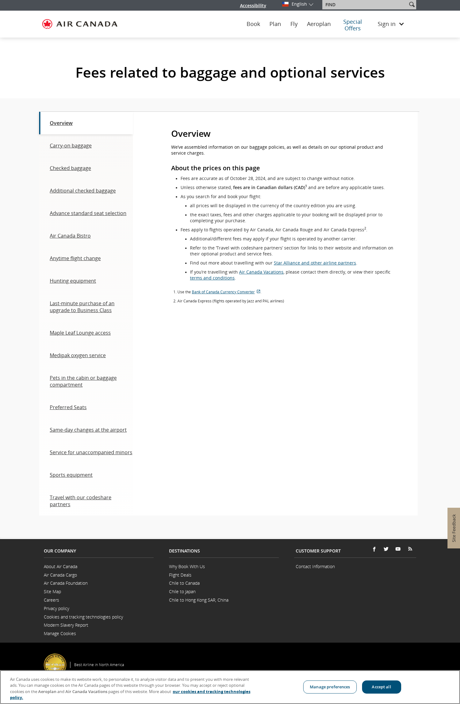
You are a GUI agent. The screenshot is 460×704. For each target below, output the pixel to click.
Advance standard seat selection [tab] (88, 213)
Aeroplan (319, 24)
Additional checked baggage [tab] (83, 190)
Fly (294, 24)
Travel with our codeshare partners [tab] (80, 501)
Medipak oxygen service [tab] (78, 355)
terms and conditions (212, 278)
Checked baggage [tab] (70, 168)
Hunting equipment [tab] (73, 280)
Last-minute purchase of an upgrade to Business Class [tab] (82, 307)
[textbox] (365, 4)
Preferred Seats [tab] (68, 407)
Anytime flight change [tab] (75, 258)
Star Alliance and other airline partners (315, 263)
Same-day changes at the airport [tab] (88, 429)
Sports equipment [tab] (71, 474)
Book (253, 24)
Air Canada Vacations (261, 272)
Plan (275, 24)
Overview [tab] (61, 123)
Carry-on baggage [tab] (71, 145)
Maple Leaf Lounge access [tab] (80, 332)
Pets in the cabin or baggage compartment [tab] (83, 381)
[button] (412, 4)
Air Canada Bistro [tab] (70, 235)
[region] (230, 687)
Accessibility (253, 5)
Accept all (381, 687)
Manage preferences (330, 687)
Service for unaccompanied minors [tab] (91, 452)
